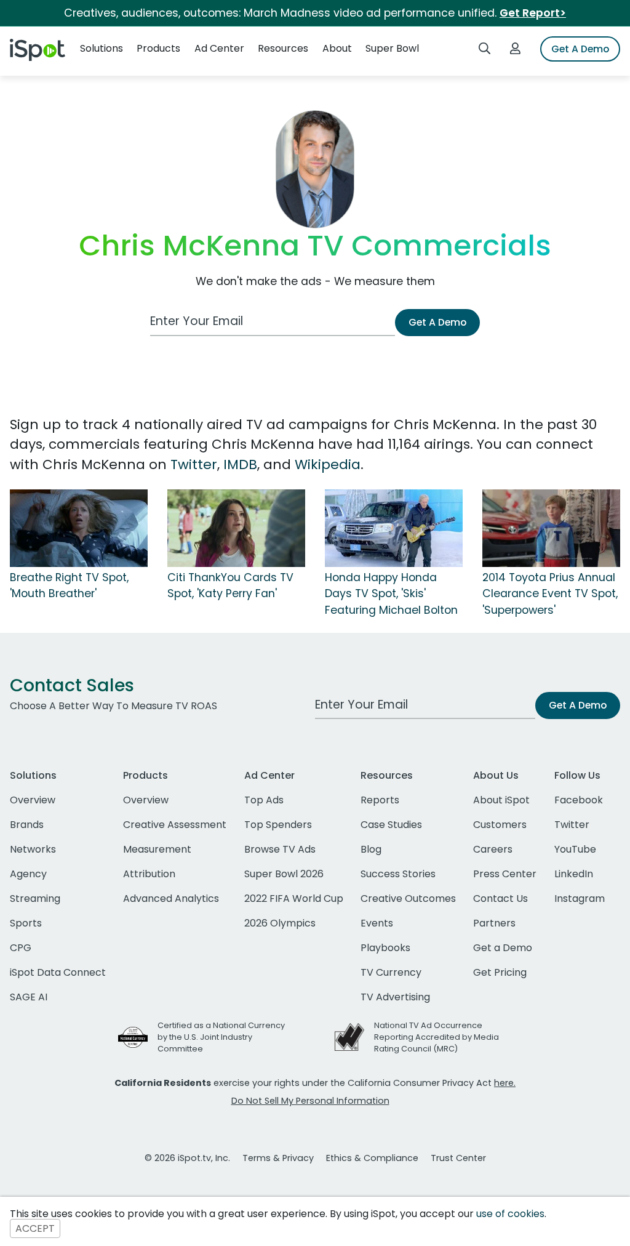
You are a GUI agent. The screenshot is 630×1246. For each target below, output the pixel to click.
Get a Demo (502, 948)
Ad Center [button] (219, 48)
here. (505, 1083)
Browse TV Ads (280, 849)
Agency (28, 874)
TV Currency (391, 972)
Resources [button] (283, 48)
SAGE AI (28, 997)
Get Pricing (500, 972)
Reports (380, 800)
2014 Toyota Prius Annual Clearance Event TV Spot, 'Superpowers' (550, 593)
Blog (371, 849)
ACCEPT (35, 1228)
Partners (494, 923)
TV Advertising (395, 997)
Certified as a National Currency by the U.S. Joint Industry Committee (221, 1037)
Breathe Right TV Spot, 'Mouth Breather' (69, 585)
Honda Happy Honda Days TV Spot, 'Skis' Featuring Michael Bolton (391, 593)
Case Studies (391, 825)
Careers (492, 849)
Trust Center (458, 1158)
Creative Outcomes (408, 898)
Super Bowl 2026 (284, 874)
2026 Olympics (280, 923)
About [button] (337, 48)
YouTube (575, 849)
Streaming (35, 898)
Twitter (193, 464)
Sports (26, 923)
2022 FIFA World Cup (293, 898)
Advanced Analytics (171, 898)
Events (377, 923)
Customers (500, 825)
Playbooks (385, 948)
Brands (27, 825)
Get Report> (533, 13)
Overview (32, 800)
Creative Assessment (174, 825)
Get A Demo (580, 49)
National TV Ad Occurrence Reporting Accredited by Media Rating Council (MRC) (436, 1037)
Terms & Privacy (278, 1158)
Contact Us (500, 898)
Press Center (504, 874)
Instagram (579, 898)
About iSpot (501, 800)
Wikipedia (328, 464)
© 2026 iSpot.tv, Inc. (187, 1158)
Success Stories (398, 874)
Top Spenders (278, 825)
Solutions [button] (101, 48)
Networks (33, 849)
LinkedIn (573, 874)
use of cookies (510, 1214)
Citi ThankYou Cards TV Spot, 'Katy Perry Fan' (230, 585)
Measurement (157, 849)
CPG (20, 948)
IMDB (240, 464)
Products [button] (158, 48)
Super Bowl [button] (392, 48)
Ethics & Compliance (372, 1158)
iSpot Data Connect (58, 972)
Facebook (578, 800)
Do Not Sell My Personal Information (310, 1101)
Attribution (149, 874)
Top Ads (264, 800)
